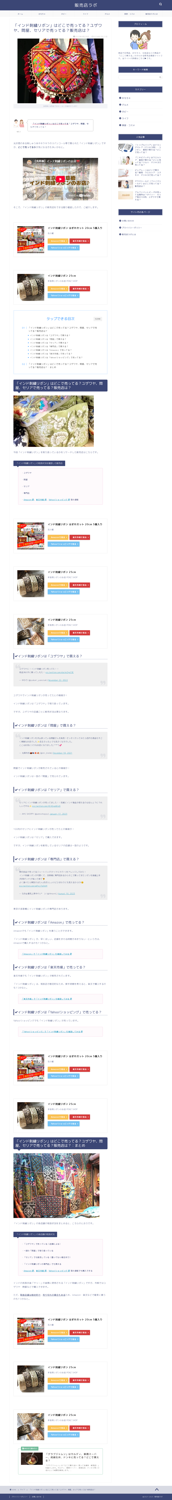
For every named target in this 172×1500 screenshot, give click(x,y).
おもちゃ (42, 14)
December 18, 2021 (62, 753)
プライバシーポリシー (132, 227)
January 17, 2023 (58, 814)
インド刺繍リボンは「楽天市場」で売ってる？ (51, 353)
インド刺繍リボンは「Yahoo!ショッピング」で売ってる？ (56, 357)
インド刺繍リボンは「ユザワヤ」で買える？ (50, 335)
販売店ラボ (86, 5)
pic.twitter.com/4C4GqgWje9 (46, 806)
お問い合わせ (128, 220)
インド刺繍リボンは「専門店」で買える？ (49, 346)
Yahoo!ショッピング (58, 499)
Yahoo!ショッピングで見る (63, 247)
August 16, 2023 (66, 893)
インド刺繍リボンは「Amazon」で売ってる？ (51, 350)
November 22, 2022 (58, 680)
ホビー (64, 14)
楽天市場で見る (80, 241)
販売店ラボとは (152, 14)
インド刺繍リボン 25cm (62, 275)
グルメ (107, 14)
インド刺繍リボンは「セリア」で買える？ (49, 342)
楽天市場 (40, 499)
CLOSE (98, 319)
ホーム (20, 14)
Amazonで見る (58, 241)
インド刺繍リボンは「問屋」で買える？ (48, 339)
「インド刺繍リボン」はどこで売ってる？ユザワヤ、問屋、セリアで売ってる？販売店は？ (62, 329)
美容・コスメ (129, 14)
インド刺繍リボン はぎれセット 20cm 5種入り (75, 228)
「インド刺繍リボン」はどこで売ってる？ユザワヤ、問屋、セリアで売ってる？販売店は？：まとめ (62, 366)
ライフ (85, 14)
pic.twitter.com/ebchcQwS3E (60, 672)
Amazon (28, 499)
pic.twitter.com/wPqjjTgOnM (33, 886)
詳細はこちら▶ (139, 58)
